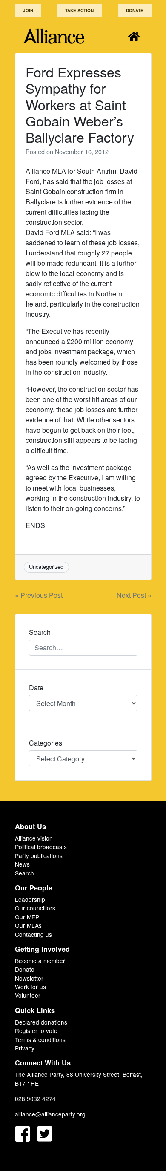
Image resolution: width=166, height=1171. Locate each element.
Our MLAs (28, 925)
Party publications (39, 855)
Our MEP (27, 917)
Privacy (24, 1048)
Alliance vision (34, 838)
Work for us (30, 986)
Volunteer (27, 995)
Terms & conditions (40, 1039)
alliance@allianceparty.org (50, 1114)
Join (28, 11)
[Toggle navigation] (134, 36)
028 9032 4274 (35, 1098)
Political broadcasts (41, 846)
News (22, 864)
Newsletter (29, 978)
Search (24, 873)
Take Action (79, 11)
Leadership (30, 899)
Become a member (40, 960)
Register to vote (36, 1030)
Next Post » (134, 595)
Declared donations (41, 1022)
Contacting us (33, 934)
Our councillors (35, 908)
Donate (134, 11)
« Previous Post (39, 595)
